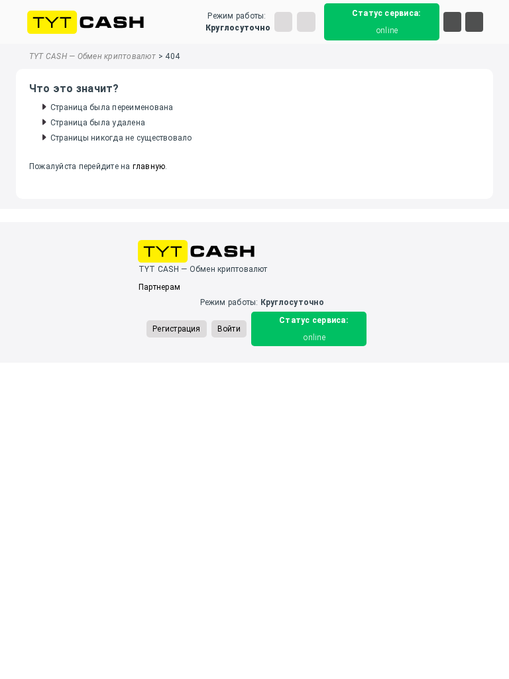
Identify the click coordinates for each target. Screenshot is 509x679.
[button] (452, 22)
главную (149, 166)
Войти (229, 329)
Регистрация (176, 329)
